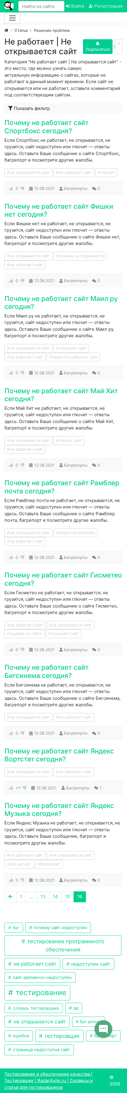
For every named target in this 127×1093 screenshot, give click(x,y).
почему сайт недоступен (59, 927)
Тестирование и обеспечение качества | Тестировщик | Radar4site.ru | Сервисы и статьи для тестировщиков (48, 1080)
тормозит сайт (72, 348)
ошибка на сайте (26, 633)
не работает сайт (75, 172)
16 (79, 896)
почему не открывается (82, 256)
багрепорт (50, 864)
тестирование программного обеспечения (65, 945)
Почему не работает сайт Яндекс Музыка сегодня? (59, 809)
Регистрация (108, 6)
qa (75, 1008)
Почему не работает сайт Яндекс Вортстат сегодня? (59, 755)
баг (15, 927)
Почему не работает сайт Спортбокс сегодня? (46, 126)
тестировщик (61, 1036)
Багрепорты (75, 188)
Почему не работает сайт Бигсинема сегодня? (46, 671)
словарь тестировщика (35, 1008)
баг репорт (20, 864)
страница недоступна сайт (41, 1049)
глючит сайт (70, 440)
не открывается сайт (30, 172)
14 (55, 896)
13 (42, 896)
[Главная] (6, 30)
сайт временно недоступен (42, 977)
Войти (77, 6)
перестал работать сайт (74, 357)
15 (67, 896)
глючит (108, 172)
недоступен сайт (90, 964)
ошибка (20, 1035)
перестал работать (77, 532)
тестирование (40, 992)
